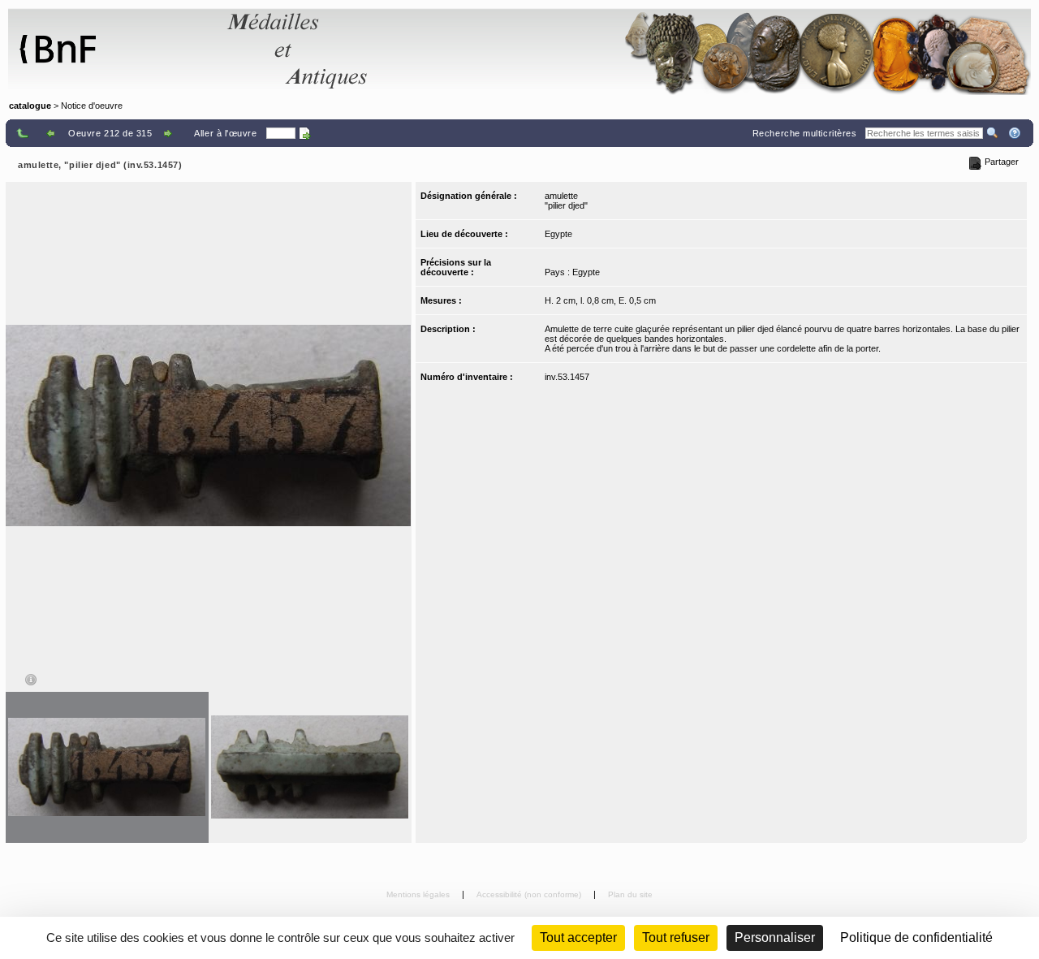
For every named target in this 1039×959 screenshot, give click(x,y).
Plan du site (630, 894)
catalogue (30, 105)
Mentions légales (419, 894)
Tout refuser (675, 937)
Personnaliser (775, 937)
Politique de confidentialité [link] (916, 937)
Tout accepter (578, 937)
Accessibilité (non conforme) (530, 894)
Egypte (558, 234)
